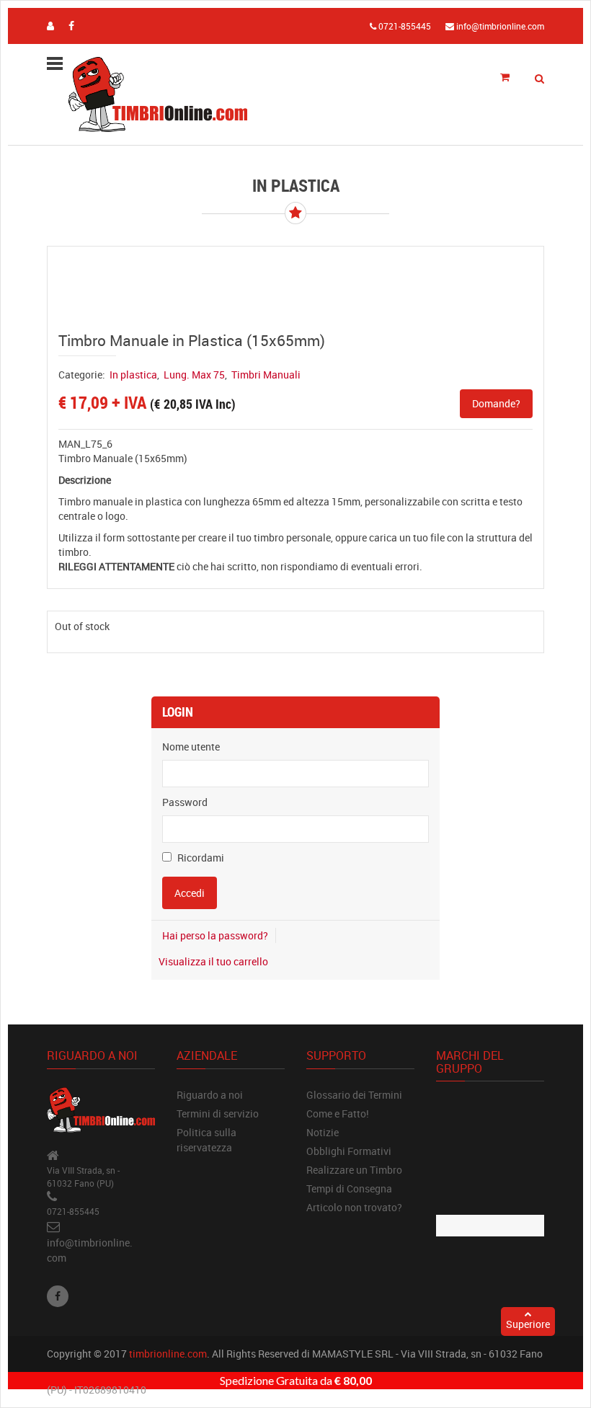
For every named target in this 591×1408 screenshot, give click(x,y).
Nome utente (191, 746)
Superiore (528, 1324)
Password (185, 802)
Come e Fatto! (337, 1113)
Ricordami (199, 857)
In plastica (133, 374)
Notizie (322, 1132)
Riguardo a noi (210, 1095)
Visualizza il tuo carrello (213, 961)
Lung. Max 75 (194, 374)
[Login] (50, 25)
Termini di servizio (218, 1113)
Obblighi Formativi (348, 1151)
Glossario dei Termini (354, 1095)
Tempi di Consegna (349, 1188)
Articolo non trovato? (354, 1207)
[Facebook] (57, 1296)
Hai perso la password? (215, 935)
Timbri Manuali (266, 374)
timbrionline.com (168, 1353)
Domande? (496, 403)
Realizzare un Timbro (354, 1170)
